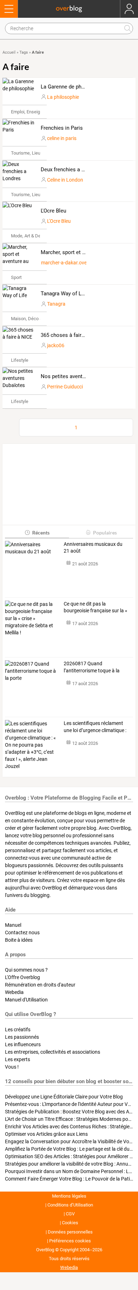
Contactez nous (22, 932)
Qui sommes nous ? (26, 970)
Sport (16, 277)
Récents (41, 533)
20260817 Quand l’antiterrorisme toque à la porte (92, 667)
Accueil (9, 52)
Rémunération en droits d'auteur (40, 985)
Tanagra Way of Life (64, 293)
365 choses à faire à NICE (71, 335)
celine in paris (61, 138)
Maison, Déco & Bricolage (36, 318)
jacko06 (55, 345)
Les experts (17, 1059)
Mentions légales (69, 1196)
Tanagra (56, 304)
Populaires (105, 533)
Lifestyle (19, 360)
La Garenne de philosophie (72, 87)
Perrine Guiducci (65, 386)
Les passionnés (22, 1037)
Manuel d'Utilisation (26, 1000)
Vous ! (12, 1067)
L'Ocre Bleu (53, 211)
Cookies (70, 1222)
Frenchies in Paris (62, 128)
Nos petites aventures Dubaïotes (79, 376)
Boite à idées (19, 940)
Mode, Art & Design (30, 235)
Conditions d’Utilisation (70, 1205)
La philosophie (63, 97)
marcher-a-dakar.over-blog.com (75, 262)
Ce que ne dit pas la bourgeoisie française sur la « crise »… (95, 607)
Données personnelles (70, 1232)
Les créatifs (17, 1029)
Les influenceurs (23, 1044)
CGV (70, 1213)
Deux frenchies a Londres (70, 169)
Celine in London (65, 180)
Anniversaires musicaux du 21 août (93, 547)
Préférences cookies (70, 1240)
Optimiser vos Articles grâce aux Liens (46, 1134)
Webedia (14, 992)
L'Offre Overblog (22, 977)
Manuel (13, 925)
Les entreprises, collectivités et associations (52, 1052)
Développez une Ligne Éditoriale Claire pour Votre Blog (64, 1097)
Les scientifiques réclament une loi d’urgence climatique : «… (95, 727)
